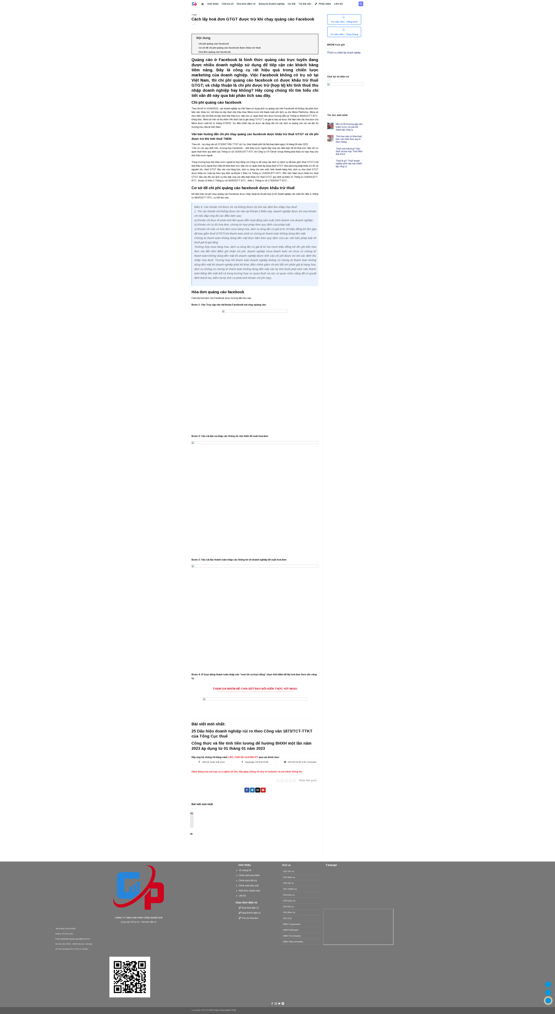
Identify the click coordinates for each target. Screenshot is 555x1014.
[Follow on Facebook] (272, 1003)
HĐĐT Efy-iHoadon (292, 936)
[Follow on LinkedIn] (283, 1003)
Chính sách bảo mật (249, 885)
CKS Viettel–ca (290, 889)
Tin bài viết (304, 4)
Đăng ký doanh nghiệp (272, 4)
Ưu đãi (291, 4)
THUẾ (194, 15)
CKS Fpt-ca (288, 883)
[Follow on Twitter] (279, 1003)
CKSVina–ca (289, 895)
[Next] (310, 824)
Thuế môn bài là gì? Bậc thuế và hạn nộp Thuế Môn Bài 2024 (349, 151)
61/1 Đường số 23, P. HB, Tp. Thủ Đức (73, 949)
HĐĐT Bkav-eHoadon (293, 942)
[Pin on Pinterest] (263, 790)
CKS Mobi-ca (289, 877)
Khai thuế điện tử (250, 908)
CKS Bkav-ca (289, 912)
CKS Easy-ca (289, 901)
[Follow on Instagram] (276, 1003)
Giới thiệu (213, 4)
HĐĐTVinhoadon (291, 930)
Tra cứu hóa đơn (250, 918)
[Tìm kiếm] (361, 3)
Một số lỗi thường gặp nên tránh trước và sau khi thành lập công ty (349, 127)
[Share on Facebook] (246, 790)
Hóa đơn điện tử (246, 4)
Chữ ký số (228, 4)
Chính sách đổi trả (248, 880)
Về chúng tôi (245, 870)
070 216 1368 (67, 934)
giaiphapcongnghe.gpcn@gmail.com (75, 939)
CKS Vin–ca (288, 871)
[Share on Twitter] (252, 790)
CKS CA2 (287, 918)
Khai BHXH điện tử (251, 913)
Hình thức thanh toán (249, 890)
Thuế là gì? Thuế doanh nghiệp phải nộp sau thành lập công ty (349, 163)
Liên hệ (338, 4)
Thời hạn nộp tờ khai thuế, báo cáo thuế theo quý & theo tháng (349, 139)
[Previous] (196, 824)
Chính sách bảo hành (249, 875)
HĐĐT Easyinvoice (291, 924)
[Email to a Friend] (257, 790)
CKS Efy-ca (288, 906)
